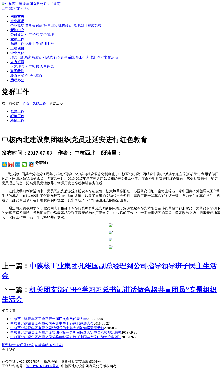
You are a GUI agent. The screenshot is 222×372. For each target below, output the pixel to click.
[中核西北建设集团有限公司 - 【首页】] (33, 4)
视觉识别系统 (42, 57)
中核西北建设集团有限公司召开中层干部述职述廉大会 (52, 323)
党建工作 (17, 44)
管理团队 (50, 25)
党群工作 (39, 103)
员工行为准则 (85, 57)
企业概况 (17, 25)
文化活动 (23, 8)
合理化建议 (33, 75)
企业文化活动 (107, 57)
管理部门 (80, 25)
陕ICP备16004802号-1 (42, 366)
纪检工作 (32, 44)
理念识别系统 (20, 57)
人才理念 (17, 66)
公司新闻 (17, 34)
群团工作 (47, 44)
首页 (26, 103)
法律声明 (42, 345)
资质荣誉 (94, 25)
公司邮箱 (9, 8)
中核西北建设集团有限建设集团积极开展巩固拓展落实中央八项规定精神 (65, 332)
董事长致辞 (33, 25)
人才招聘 (32, 66)
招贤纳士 (9, 345)
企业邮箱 (56, 345)
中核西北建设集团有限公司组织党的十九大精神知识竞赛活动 (57, 328)
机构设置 (65, 25)
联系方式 (17, 75)
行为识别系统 (64, 57)
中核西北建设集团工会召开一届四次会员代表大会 (48, 319)
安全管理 (47, 34)
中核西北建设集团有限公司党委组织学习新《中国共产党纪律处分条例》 (65, 337)
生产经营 (32, 34)
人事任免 (47, 66)
